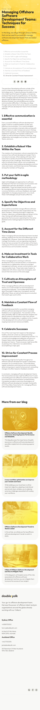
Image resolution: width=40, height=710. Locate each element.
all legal (22, 702)
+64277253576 (6, 642)
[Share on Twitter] (18, 81)
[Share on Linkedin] (21, 81)
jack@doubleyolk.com (9, 645)
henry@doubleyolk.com (9, 628)
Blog (10, 9)
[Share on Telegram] (25, 81)
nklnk (10, 706)
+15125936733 (6, 676)
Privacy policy (15, 702)
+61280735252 (6, 624)
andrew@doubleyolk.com (10, 680)
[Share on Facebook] (14, 81)
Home (4, 9)
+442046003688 (7, 659)
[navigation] (10, 596)
